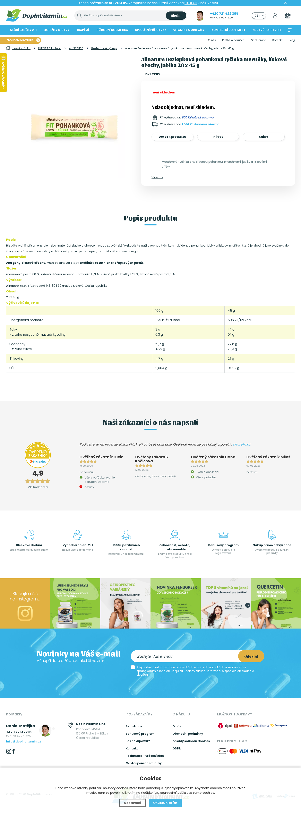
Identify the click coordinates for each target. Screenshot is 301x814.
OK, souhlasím (165, 803)
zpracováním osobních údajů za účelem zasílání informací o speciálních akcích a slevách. (195, 673)
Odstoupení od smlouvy (144, 763)
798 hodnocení (37, 487)
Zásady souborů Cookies (191, 741)
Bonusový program (140, 734)
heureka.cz (241, 444)
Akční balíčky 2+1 (23, 30)
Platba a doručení (233, 40)
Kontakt (277, 40)
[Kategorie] (290, 30)
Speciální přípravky (150, 30)
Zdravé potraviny (266, 30)
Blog (292, 40)
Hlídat (218, 137)
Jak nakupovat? (138, 741)
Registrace (134, 726)
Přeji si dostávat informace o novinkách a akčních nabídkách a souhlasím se (195, 670)
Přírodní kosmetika (112, 30)
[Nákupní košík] (287, 15)
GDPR (176, 748)
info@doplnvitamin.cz (23, 741)
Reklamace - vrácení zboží (145, 756)
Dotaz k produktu (172, 137)
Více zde (157, 177)
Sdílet (263, 137)
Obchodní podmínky (187, 734)
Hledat (176, 15)
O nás (212, 40)
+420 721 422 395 (224, 13)
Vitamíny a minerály (188, 30)
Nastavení (132, 803)
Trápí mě (82, 30)
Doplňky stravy (56, 30)
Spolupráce (258, 40)
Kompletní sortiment (228, 30)
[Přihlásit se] (275, 15)
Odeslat (251, 656)
